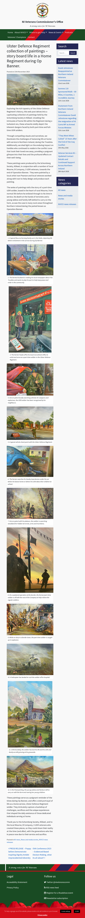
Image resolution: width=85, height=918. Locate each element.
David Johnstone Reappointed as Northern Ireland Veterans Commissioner (65, 74)
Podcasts (69, 32)
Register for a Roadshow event (59, 892)
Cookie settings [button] (65, 911)
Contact (31, 37)
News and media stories (29, 840)
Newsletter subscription (57, 898)
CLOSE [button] (77, 911)
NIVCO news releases (67, 204)
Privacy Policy (13, 887)
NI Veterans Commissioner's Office (42, 22)
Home (10, 32)
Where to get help (37, 32)
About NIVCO (20, 32)
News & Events (55, 32)
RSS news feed (52, 887)
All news (17, 840)
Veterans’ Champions (17, 37)
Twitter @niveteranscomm (58, 882)
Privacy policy (42, 915)
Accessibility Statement (17, 882)
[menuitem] (10, 32)
